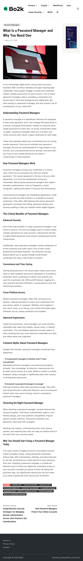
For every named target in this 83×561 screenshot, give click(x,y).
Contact (6, 547)
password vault (10, 491)
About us (6, 540)
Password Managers (11, 25)
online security (45, 485)
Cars (69, 5)
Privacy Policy (9, 544)
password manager (48, 488)
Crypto (44, 5)
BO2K (50, 12)
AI (57, 12)
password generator (12, 488)
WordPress (58, 5)
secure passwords (46, 491)
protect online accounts (27, 491)
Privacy (31, 5)
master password (30, 485)
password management (30, 488)
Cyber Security (35, 12)
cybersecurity (16, 485)
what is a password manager (15, 494)
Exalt (77, 557)
